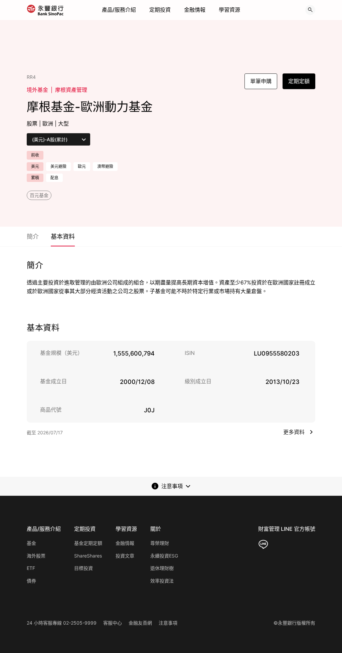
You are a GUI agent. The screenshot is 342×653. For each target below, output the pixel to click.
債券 (31, 581)
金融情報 (194, 9)
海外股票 (36, 556)
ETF (31, 568)
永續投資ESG (164, 556)
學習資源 (229, 9)
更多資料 (294, 432)
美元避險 (58, 166)
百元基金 (39, 195)
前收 (35, 155)
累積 (35, 177)
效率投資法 (162, 581)
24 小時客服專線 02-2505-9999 (62, 623)
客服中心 (112, 623)
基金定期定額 (88, 543)
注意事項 (168, 623)
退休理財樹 (162, 568)
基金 (31, 543)
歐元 (82, 166)
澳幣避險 (105, 166)
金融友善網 (140, 623)
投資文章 (125, 556)
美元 (35, 166)
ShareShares (88, 556)
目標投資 (83, 568)
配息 (54, 177)
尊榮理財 (159, 543)
